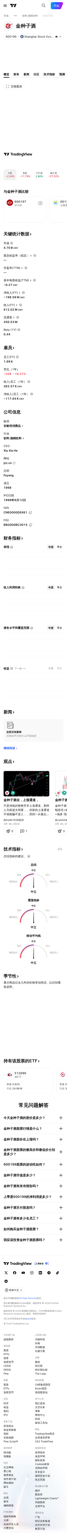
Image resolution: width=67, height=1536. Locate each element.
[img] (56, 36)
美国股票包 (41, 1392)
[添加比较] (40, 203)
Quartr (28, 1318)
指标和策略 (10, 1516)
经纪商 (39, 1365)
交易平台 (40, 1506)
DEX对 (7, 1369)
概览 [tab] (6, 74)
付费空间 (9, 1527)
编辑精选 (9, 1505)
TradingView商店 (44, 1433)
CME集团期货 (42, 1384)
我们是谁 (40, 1403)
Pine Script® (11, 1441)
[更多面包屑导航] (15, 15)
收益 (6, 1407)
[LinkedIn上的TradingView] (40, 1272)
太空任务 (40, 1407)
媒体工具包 (41, 1422)
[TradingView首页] (13, 5)
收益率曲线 (10, 1429)
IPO (6, 1414)
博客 (37, 1411)
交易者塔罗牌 (42, 1437)
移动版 (7, 1452)
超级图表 (9, 1339)
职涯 (37, 1418)
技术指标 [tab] (49, 74)
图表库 (39, 1494)
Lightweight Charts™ (47, 1498)
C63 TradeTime (44, 1441)
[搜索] (43, 5)
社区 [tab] (36, 74)
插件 (37, 1490)
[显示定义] (11, 243)
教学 (6, 1501)
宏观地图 (9, 1437)
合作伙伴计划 (42, 1524)
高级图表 (40, 1502)
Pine (6, 1373)
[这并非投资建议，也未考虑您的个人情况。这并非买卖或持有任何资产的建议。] (28, 856)
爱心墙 (7, 1471)
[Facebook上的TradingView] (14, 1272)
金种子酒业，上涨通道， (21, 800)
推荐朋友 (9, 1474)
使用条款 (40, 1452)
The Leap (40, 1373)
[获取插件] (59, 849)
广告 (37, 1517)
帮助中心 (40, 1414)
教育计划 (40, 1528)
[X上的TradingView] (6, 1272)
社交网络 (9, 1467)
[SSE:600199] (7, 793)
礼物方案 (40, 1350)
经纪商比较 (41, 1369)
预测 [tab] (62, 74)
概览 (37, 1361)
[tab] (51, 547)
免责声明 (40, 1456)
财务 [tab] (16, 74)
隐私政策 (40, 1460)
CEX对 (7, 1365)
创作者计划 (10, 1478)
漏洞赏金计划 (42, 1475)
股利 (6, 1411)
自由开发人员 (11, 1524)
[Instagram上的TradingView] (31, 1272)
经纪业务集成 (42, 1520)
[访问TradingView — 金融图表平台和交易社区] (18, 154)
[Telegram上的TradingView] (48, 1272)
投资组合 (9, 1425)
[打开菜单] (5, 5)
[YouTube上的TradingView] (23, 1272)
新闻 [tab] (26, 74)
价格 (37, 1343)
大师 (6, 1520)
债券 (6, 1358)
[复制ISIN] (30, 512)
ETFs (6, 1354)
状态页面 (40, 1479)
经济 (6, 1403)
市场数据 (40, 1347)
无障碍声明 (41, 1467)
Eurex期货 (41, 1388)
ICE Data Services (28, 1298)
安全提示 (40, 1471)
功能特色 (40, 1339)
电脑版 (7, 1456)
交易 (6, 1497)
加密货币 (9, 1361)
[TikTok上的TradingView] (57, 1272)
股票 (6, 1350)
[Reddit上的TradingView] (6, 1281)
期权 (6, 1433)
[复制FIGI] (30, 524)
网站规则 (9, 1482)
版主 (6, 1486)
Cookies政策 (42, 1464)
